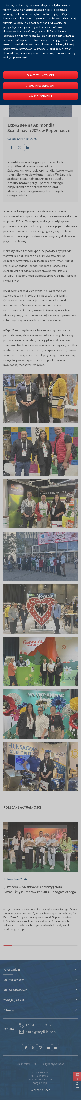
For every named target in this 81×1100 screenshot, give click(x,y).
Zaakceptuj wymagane (40, 86)
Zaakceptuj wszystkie (40, 75)
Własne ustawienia (40, 96)
